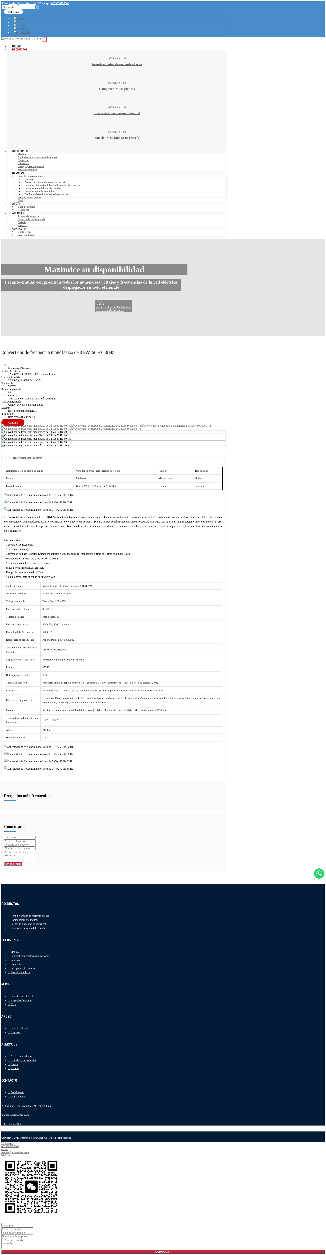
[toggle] (44, 39)
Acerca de (19, 213)
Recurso (18, 172)
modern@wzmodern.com (22, 3)
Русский (21, 22)
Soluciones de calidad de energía (28, 928)
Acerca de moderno (29, 216)
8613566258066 (60, 3)
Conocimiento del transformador (42, 188)
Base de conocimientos (30, 176)
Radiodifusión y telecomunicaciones (37, 157)
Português (22, 28)
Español (15, 12)
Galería (22, 222)
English (20, 18)
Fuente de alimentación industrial (28, 923)
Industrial (23, 160)
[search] (37, 7)
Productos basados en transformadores (46, 194)
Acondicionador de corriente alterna (30, 915)
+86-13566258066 (11, 1123)
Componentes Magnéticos (24, 919)
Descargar (16, 1032)
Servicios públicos (20, 972)
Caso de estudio (26, 206)
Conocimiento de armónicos (40, 191)
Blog (13, 1004)
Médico (22, 154)
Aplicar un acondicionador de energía (45, 182)
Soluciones (20, 151)
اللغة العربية (23, 32)
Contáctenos (24, 231)
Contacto (19, 228)
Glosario (29, 179)
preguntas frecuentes (29, 197)
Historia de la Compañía (31, 219)
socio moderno (26, 235)
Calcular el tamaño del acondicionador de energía (52, 185)
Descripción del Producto (27, 457)
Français (21, 25)
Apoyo (16, 203)
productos (20, 49)
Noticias (15, 1068)
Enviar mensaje (13, 863)
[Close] (2, 1223)
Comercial (23, 163)
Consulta (13, 422)
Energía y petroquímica (31, 166)
